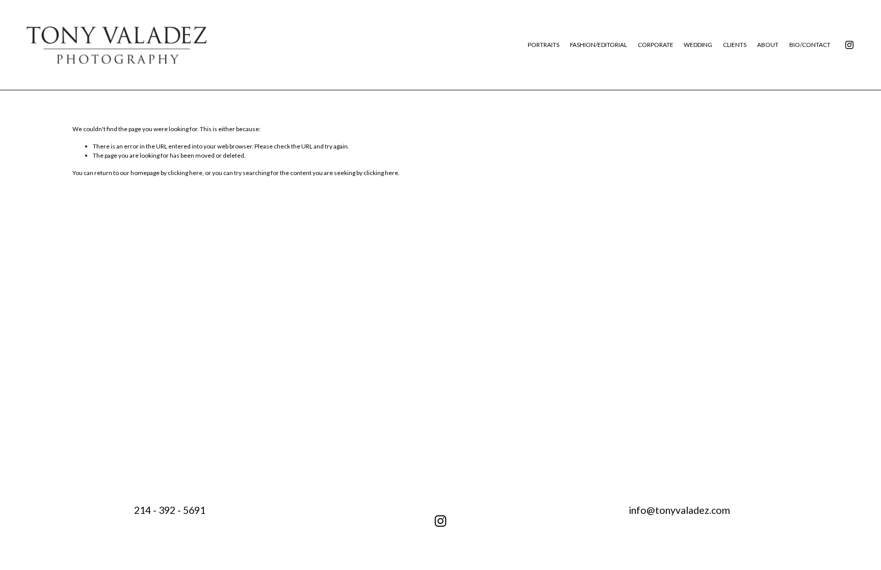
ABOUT (768, 44)
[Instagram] (849, 45)
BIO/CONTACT (810, 44)
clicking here (185, 173)
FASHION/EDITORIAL (598, 44)
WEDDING (698, 44)
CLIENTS (734, 44)
